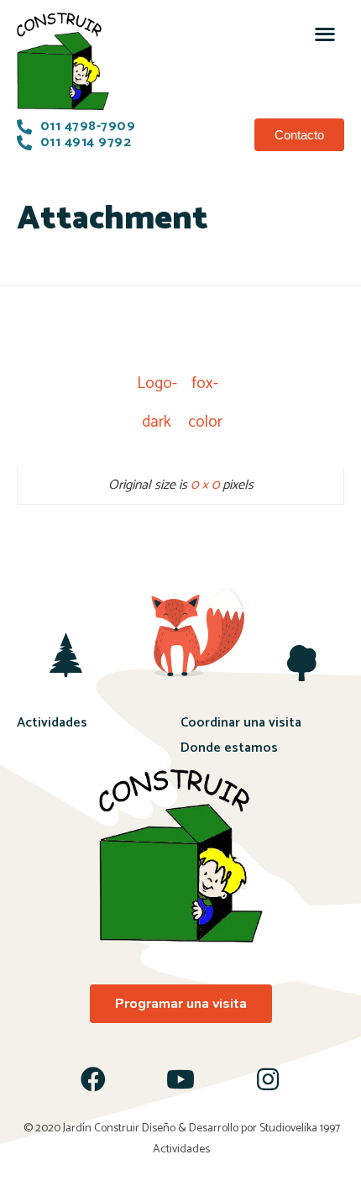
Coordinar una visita (240, 722)
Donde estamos (229, 748)
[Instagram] (267, 1079)
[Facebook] (93, 1079)
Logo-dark (156, 386)
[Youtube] (180, 1079)
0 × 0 (205, 485)
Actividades (52, 722)
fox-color (205, 386)
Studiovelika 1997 (299, 1128)
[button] (324, 33)
